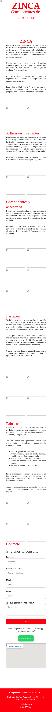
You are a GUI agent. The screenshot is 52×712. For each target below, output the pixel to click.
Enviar (26, 621)
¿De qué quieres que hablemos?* (20, 603)
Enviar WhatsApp (26, 638)
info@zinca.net (27, 704)
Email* (8, 591)
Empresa (10, 557)
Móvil (8, 580)
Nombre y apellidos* (14, 568)
